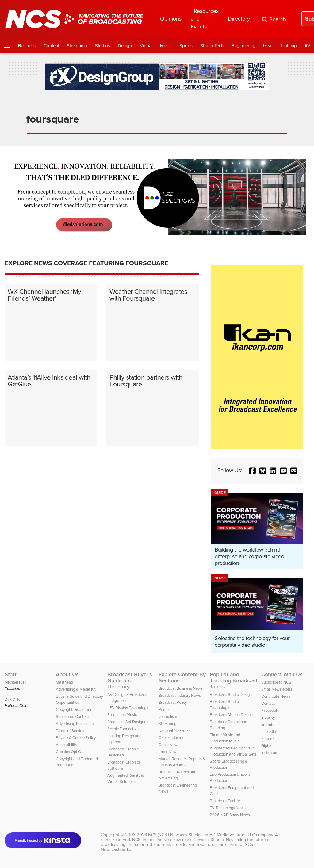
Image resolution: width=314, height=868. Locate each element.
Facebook (269, 710)
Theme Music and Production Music (225, 738)
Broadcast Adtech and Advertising (177, 775)
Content (51, 45)
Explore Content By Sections (182, 677)
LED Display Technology (127, 708)
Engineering (243, 45)
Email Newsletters (276, 689)
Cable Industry (171, 738)
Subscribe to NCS (276, 682)
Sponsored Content (72, 716)
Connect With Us (282, 674)
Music (165, 45)
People (164, 709)
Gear (268, 45)
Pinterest (269, 738)
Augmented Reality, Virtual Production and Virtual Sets (233, 751)
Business (27, 45)
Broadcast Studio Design (231, 694)
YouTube (268, 724)
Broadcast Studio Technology (224, 705)
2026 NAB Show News (230, 815)
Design (125, 45)
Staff (11, 674)
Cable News (169, 745)
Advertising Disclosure (75, 723)
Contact (268, 703)
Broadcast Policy (173, 702)
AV (307, 45)
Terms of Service (70, 730)
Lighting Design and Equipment (124, 739)
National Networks (174, 730)
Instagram (269, 753)
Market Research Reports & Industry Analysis (182, 762)
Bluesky (268, 717)
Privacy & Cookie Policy (76, 738)
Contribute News (275, 696)
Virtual (146, 45)
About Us (67, 674)
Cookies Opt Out (70, 752)
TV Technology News (228, 808)
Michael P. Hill (17, 682)
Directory (239, 19)
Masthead (64, 682)
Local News (168, 752)
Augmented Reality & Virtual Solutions (125, 778)
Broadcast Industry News (180, 695)
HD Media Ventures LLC (232, 835)
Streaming (77, 45)
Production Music (122, 715)
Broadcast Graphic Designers (123, 752)
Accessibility (66, 745)
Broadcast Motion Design (231, 715)
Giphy (266, 746)
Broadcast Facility (225, 801)
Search (277, 19)
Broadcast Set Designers (128, 722)
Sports (186, 45)
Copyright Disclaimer (73, 709)
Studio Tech (212, 45)
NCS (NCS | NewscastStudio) (174, 835)
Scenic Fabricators (123, 729)
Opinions (171, 19)
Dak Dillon (13, 699)
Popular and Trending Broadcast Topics (234, 680)
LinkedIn (268, 731)
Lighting (289, 45)
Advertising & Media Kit (76, 689)
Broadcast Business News (181, 688)
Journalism (168, 716)
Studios (102, 45)
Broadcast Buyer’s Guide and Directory (129, 680)
